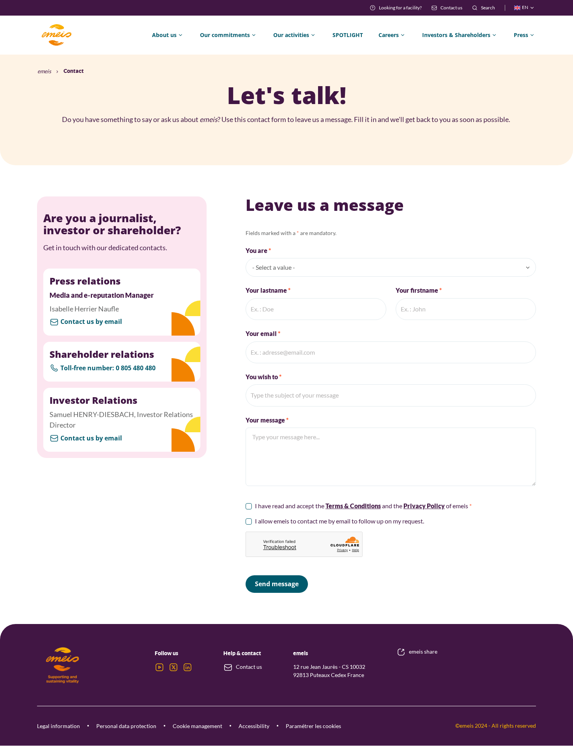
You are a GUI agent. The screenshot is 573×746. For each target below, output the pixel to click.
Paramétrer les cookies (313, 726)
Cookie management (197, 726)
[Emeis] (56, 35)
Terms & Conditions (353, 505)
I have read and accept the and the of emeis (362, 505)
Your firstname (417, 290)
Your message (266, 420)
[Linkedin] (187, 667)
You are (257, 250)
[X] (173, 667)
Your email (262, 333)
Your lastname (267, 290)
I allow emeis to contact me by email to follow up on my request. (339, 521)
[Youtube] (159, 667)
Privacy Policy (424, 505)
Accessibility (254, 726)
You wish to (262, 376)
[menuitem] (396, 8)
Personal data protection (126, 726)
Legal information (58, 726)
